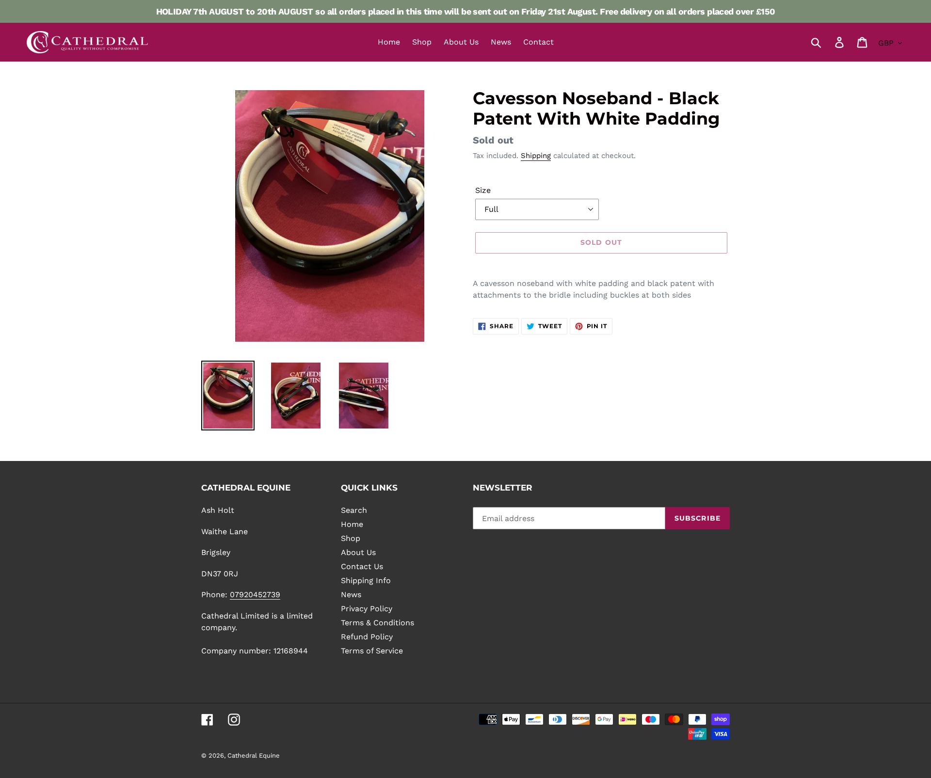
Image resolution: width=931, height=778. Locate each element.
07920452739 (255, 594)
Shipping (536, 155)
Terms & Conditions (377, 622)
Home (352, 524)
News (351, 594)
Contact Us (362, 566)
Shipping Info (366, 580)
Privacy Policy (366, 608)
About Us (358, 552)
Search (354, 510)
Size (483, 190)
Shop (350, 538)
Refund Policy (367, 636)
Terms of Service (372, 650)
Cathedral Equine (253, 755)
